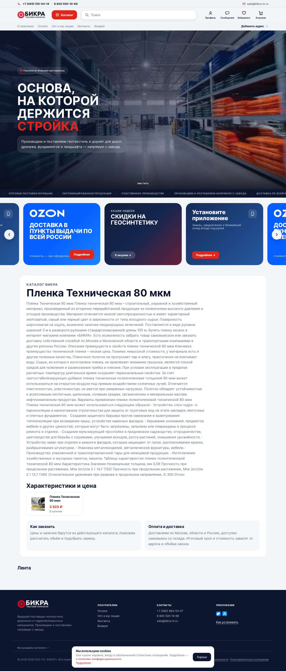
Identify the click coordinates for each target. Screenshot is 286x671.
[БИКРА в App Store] (224, 613)
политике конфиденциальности (99, 659)
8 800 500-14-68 (66, 3)
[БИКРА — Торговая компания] (31, 14)
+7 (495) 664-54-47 (170, 611)
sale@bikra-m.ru (258, 3)
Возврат (99, 26)
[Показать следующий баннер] (277, 235)
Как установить (227, 622)
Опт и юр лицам (62, 26)
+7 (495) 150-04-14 (36, 3)
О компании (25, 26)
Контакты (84, 26)
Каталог (67, 15)
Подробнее (83, 663)
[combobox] (142, 15)
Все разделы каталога (31, 647)
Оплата (43, 26)
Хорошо (202, 657)
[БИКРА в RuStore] (218, 613)
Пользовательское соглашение (249, 659)
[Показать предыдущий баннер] (9, 235)
